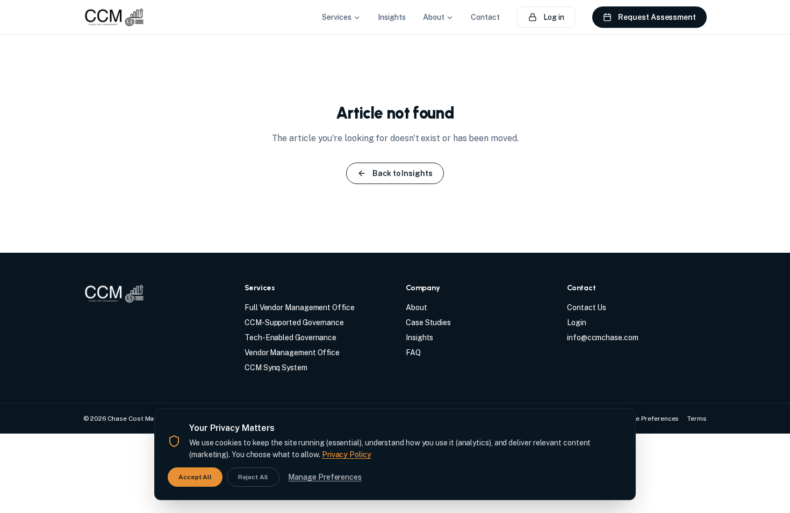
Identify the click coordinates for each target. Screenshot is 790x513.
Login (576, 322)
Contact (485, 17)
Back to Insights (402, 173)
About (433, 17)
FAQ (413, 352)
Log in (553, 17)
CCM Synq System (276, 367)
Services (336, 17)
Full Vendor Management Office (300, 307)
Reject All (253, 477)
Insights (391, 17)
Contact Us (586, 307)
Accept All (195, 477)
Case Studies (428, 322)
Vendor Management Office (292, 352)
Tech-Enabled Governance (290, 337)
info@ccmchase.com (602, 337)
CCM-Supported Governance (294, 322)
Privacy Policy (346, 454)
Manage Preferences (325, 477)
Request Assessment (657, 17)
